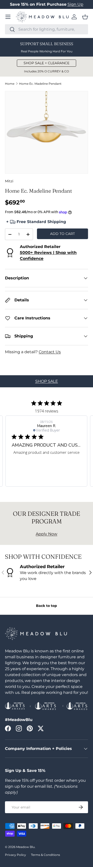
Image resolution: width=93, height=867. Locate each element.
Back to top (46, 605)
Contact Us (50, 352)
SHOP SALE (46, 381)
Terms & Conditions (45, 855)
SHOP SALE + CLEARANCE (46, 63)
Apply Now (46, 534)
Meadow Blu (25, 847)
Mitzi (9, 181)
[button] (85, 16)
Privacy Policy (15, 855)
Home (9, 83)
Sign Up (75, 4)
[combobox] (46, 29)
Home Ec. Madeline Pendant (40, 83)
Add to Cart (62, 233)
